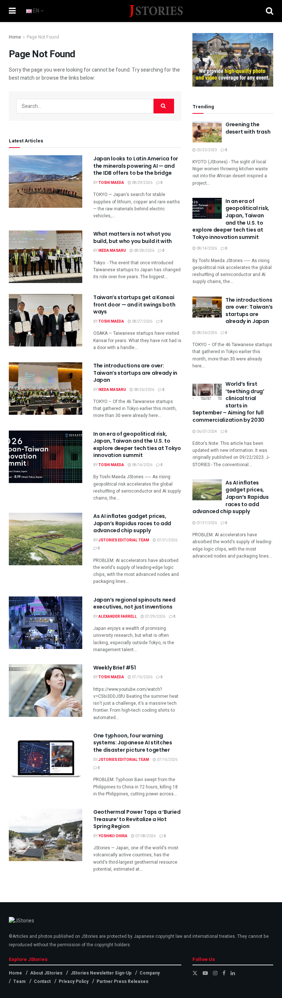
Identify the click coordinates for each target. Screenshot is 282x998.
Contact (42, 981)
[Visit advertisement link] (232, 60)
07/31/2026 (166, 540)
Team (19, 981)
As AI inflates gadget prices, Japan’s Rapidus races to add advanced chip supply (132, 523)
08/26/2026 (143, 389)
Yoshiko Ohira (112, 836)
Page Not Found (43, 37)
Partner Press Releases (122, 981)
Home (15, 37)
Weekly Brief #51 (114, 667)
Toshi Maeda (111, 182)
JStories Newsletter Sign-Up (100, 973)
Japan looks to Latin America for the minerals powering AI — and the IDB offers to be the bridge (135, 166)
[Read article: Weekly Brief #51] (45, 690)
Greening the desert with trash (247, 128)
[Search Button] (269, 11)
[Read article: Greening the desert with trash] (207, 131)
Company (150, 973)
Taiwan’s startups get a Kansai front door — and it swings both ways (134, 304)
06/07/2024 (206, 431)
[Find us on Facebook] (224, 973)
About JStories (46, 973)
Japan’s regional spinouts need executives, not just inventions (134, 603)
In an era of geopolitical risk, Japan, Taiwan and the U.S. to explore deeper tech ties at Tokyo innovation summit (137, 444)
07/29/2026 (154, 616)
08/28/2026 (143, 250)
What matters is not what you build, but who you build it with (132, 237)
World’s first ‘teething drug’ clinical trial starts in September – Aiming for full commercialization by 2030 (228, 402)
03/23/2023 (206, 150)
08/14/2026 (141, 465)
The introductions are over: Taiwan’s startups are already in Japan (135, 373)
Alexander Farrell (117, 616)
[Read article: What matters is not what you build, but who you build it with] (45, 257)
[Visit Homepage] (156, 11)
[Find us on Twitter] (195, 973)
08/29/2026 (141, 182)
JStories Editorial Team (123, 540)
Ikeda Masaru (112, 250)
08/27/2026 (141, 321)
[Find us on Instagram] (215, 973)
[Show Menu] (12, 11)
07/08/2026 (145, 836)
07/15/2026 (141, 677)
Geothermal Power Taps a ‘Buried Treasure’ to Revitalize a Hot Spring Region (136, 819)
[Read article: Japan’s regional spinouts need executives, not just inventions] (45, 622)
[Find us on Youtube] (205, 973)
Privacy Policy (73, 981)
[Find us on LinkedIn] (233, 973)
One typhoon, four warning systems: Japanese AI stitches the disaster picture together (132, 743)
